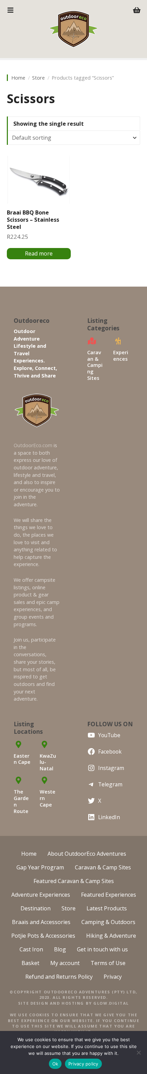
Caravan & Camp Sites (103, 867)
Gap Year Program (40, 867)
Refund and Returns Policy (59, 976)
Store (38, 77)
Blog (60, 949)
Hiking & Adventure (111, 935)
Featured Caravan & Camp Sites (74, 881)
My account (65, 963)
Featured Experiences (108, 894)
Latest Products (106, 908)
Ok (55, 1063)
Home (18, 77)
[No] (138, 1052)
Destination (36, 908)
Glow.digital (111, 1003)
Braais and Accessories (41, 922)
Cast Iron (31, 949)
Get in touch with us (102, 949)
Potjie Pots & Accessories (43, 935)
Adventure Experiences (40, 894)
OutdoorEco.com (33, 445)
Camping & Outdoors (108, 922)
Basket (30, 963)
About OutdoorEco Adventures (87, 853)
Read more (39, 253)
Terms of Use (108, 963)
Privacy (113, 976)
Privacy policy (83, 1063)
